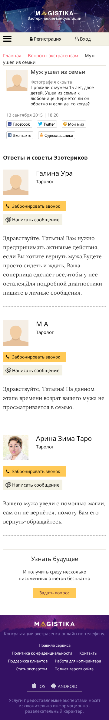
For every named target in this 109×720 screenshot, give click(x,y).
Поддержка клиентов (28, 661)
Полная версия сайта (74, 669)
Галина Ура (54, 172)
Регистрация (47, 39)
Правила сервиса (55, 645)
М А (42, 323)
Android (67, 686)
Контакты (88, 653)
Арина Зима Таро (64, 438)
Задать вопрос (54, 593)
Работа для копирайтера (78, 661)
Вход (85, 39)
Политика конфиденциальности (42, 653)
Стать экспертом (31, 669)
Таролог (45, 181)
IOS (41, 686)
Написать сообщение (35, 219)
